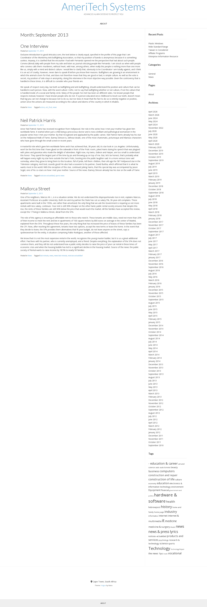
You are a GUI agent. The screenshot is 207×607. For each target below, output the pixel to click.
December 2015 (155, 289)
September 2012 (155, 409)
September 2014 (155, 335)
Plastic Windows (155, 43)
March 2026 (153, 115)
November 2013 (155, 367)
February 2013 (155, 396)
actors (42, 107)
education (163, 483)
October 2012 (154, 406)
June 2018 (152, 202)
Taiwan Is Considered (158, 50)
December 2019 (155, 150)
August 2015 (154, 302)
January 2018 (154, 218)
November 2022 (155, 127)
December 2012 (155, 400)
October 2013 (154, 370)
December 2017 (155, 221)
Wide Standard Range (158, 46)
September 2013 (155, 374)
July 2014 (152, 341)
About (103, 23)
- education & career (163, 463)
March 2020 (153, 144)
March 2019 (153, 176)
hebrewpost (154, 507)
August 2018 (154, 196)
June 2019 (152, 170)
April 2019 (152, 173)
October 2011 (154, 442)
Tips (161, 553)
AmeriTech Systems (103, 6)
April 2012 (152, 422)
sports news (59, 175)
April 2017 (152, 247)
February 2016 (155, 283)
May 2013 (152, 387)
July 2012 (152, 416)
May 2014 (152, 348)
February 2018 (155, 215)
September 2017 (155, 231)
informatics (153, 516)
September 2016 (155, 267)
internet (163, 515)
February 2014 (155, 358)
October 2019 (154, 157)
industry (170, 511)
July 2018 (152, 199)
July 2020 (152, 131)
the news (153, 553)
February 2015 (155, 319)
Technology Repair (177, 549)
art (47, 107)
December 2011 (155, 435)
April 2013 (152, 390)
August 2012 (154, 413)
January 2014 (154, 361)
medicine (171, 521)
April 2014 (152, 351)
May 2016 (152, 277)
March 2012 (153, 426)
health (170, 501)
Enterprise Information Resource (163, 56)
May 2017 (152, 244)
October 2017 (154, 228)
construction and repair (162, 475)
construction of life (161, 479)
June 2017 (152, 241)
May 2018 (152, 205)
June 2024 (152, 118)
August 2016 (154, 270)
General (151, 73)
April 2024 (152, 124)
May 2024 (152, 121)
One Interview (34, 46)
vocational (175, 553)
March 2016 (153, 280)
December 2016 (155, 260)
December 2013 (155, 364)
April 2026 (152, 111)
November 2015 (155, 293)
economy (152, 483)
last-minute (44, 255)
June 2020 (152, 134)
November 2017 (155, 225)
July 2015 (152, 306)
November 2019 (155, 153)
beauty (174, 467)
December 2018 (155, 186)
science (164, 543)
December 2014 (155, 325)
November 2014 (155, 328)
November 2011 (155, 439)
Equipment (154, 490)
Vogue (103, 585)
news (55, 107)
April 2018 (152, 208)
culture (178, 479)
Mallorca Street (35, 188)
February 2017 (155, 254)
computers (167, 471)
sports (171, 543)
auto (157, 467)
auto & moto (165, 467)
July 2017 (152, 238)
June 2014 (152, 345)
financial (165, 490)
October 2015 (154, 296)
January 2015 (154, 322)
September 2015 (155, 299)
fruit (50, 107)
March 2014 (153, 354)
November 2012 (155, 403)
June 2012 (152, 419)
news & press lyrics (163, 531)
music (172, 527)
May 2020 (152, 137)
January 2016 (154, 286)
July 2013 (152, 380)
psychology (163, 540)
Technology (159, 548)
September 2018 (155, 192)
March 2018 (153, 212)
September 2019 (155, 160)
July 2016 (152, 273)
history (166, 506)
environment (177, 486)
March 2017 (153, 251)
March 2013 (153, 393)
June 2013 (152, 383)
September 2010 (155, 445)
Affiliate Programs (156, 53)
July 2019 (152, 166)
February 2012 (155, 429)
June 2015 (152, 309)
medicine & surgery (159, 526)
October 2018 (154, 189)
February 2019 (155, 179)
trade (165, 554)
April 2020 (152, 140)
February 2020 (155, 147)
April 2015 (152, 315)
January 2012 (154, 432)
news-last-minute (60, 255)
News (30, 107)
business (153, 471)
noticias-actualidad (47, 175)
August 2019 (154, 163)
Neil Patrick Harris (38, 120)
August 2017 (154, 234)
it (163, 520)
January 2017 (154, 257)
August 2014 (154, 338)
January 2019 (154, 183)
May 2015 (152, 312)
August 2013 (154, 377)
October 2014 (154, 332)
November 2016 (155, 264)
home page (159, 512)
